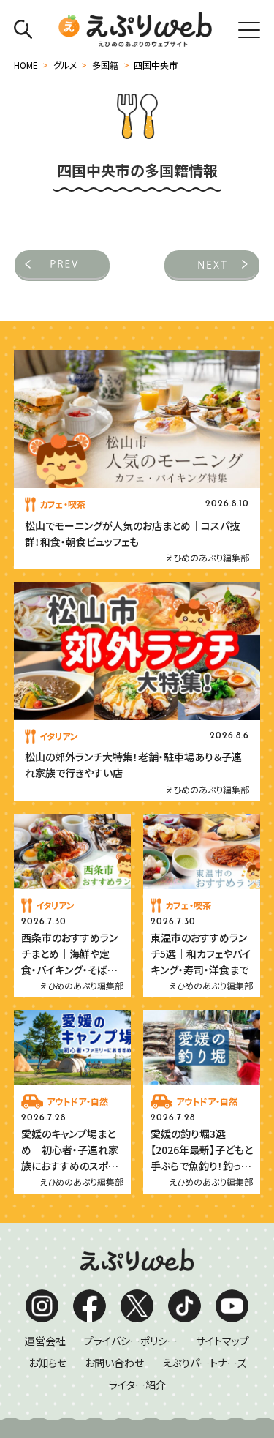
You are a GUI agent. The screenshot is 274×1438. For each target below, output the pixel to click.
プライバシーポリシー (131, 1340)
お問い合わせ (114, 1362)
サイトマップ (222, 1340)
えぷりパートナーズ (204, 1362)
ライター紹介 (137, 1384)
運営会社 (45, 1340)
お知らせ (47, 1362)
